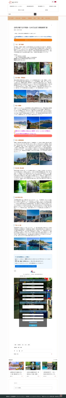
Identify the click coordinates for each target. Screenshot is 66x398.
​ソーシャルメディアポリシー (35, 396)
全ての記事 (11, 18)
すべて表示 (55, 359)
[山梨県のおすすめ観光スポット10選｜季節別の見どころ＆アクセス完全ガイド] (16, 366)
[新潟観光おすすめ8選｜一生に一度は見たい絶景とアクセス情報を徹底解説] (33, 366)
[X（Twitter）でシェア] (16, 350)
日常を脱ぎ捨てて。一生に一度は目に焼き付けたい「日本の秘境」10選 (50, 373)
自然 (35, 18)
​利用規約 (27, 396)
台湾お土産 (17, 18)
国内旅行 (24, 18)
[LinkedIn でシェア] (19, 350)
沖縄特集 (30, 18)
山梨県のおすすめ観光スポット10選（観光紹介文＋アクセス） (16, 373)
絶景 (29, 344)
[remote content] (33, 260)
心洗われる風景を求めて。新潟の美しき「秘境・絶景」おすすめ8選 (33, 373)
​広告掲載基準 (13, 396)
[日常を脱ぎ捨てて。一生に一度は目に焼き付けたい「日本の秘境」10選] (49, 366)
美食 (38, 18)
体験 (42, 18)
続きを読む (47, 18)
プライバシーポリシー (20, 396)
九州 (25, 344)
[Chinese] (55, 2)
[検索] (35, 14)
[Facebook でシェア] (14, 350)
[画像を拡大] (20, 68)
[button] (55, 18)
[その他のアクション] (51, 25)
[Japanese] (53, 2)
